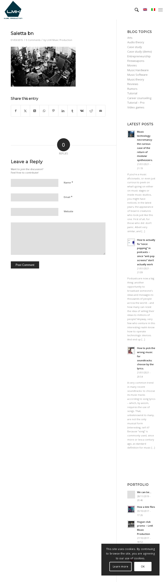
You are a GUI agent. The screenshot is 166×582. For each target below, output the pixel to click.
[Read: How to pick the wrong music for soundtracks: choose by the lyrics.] (131, 350)
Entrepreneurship (139, 56)
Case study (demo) (139, 51)
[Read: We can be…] (131, 494)
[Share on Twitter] (25, 110)
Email (68, 197)
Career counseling (139, 98)
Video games (135, 107)
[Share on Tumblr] (72, 110)
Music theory (135, 79)
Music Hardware (138, 70)
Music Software (137, 75)
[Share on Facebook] (16, 110)
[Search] (134, 9)
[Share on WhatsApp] (44, 110)
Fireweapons (135, 61)
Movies (132, 65)
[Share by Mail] (100, 110)
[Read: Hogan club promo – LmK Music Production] (131, 524)
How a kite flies (146, 506)
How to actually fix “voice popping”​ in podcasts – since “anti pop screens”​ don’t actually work (146, 252)
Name (68, 182)
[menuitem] (134, 9)
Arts (129, 38)
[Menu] (160, 10)
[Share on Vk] (81, 110)
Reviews (132, 84)
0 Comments (33, 40)
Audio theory (135, 42)
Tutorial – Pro (136, 103)
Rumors (132, 89)
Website (68, 211)
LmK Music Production (59, 40)
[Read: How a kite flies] (131, 509)
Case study (134, 47)
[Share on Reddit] (91, 110)
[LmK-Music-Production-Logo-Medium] (13, 9)
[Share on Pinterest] (53, 110)
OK (143, 566)
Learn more (120, 566)
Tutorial (132, 93)
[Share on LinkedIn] (63, 110)
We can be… (144, 492)
